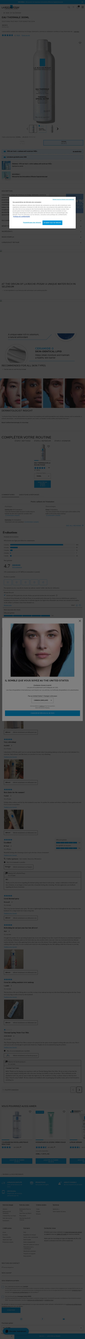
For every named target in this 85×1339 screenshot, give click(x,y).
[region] (42, 212)
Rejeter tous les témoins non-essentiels (63, 199)
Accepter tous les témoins (52, 222)
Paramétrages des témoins (32, 222)
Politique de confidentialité (21, 216)
